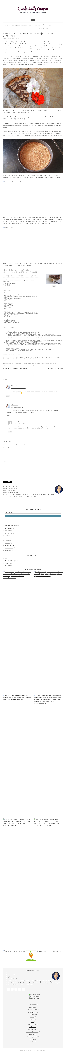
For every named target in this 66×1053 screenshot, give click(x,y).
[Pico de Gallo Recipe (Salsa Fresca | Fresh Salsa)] (17, 879)
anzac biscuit (10, 110)
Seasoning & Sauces (32, 1037)
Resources (7, 563)
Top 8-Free (7, 543)
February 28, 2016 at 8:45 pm (18, 388)
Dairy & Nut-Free (8, 528)
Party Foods (32, 1034)
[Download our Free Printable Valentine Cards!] (48, 756)
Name (5, 461)
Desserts (25, 363)
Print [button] (54, 286)
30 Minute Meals (32, 1004)
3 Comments (16, 38)
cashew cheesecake (13, 365)
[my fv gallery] (31, 961)
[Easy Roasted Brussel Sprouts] (17, 756)
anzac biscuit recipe (25, 123)
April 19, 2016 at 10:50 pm (20, 424)
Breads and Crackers (32, 1009)
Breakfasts (32, 1014)
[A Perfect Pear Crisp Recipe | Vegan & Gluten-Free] (17, 632)
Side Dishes (32, 1039)
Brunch (32, 1017)
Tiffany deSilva (14, 386)
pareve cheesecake (37, 365)
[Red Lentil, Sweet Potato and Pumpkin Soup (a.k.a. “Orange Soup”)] (48, 632)
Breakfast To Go (32, 1012)
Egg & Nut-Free (8, 533)
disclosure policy (39, 25)
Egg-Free (29, 363)
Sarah (15, 421)
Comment (6, 448)
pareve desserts (44, 365)
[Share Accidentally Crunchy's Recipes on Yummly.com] (14, 951)
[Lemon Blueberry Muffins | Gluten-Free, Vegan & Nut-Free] (48, 879)
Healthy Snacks (32, 1024)
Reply (7, 396)
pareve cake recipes (29, 365)
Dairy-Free (21, 363)
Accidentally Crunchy (33, 10)
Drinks (32, 1022)
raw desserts (50, 365)
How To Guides (8, 558)
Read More (34, 496)
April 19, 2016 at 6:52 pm (17, 407)
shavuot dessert (56, 365)
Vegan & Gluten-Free (44, 363)
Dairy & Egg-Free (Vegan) (13, 363)
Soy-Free (38, 363)
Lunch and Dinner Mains (32, 1032)
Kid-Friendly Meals (32, 1029)
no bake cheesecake (21, 365)
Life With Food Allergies (10, 560)
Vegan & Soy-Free (52, 363)
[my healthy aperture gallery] (44, 951)
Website (5, 473)
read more (30, 985)
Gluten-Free (33, 363)
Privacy (44, 1050)
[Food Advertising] (34, 998)
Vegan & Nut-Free (9, 548)
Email (5, 467)
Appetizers (32, 1007)
